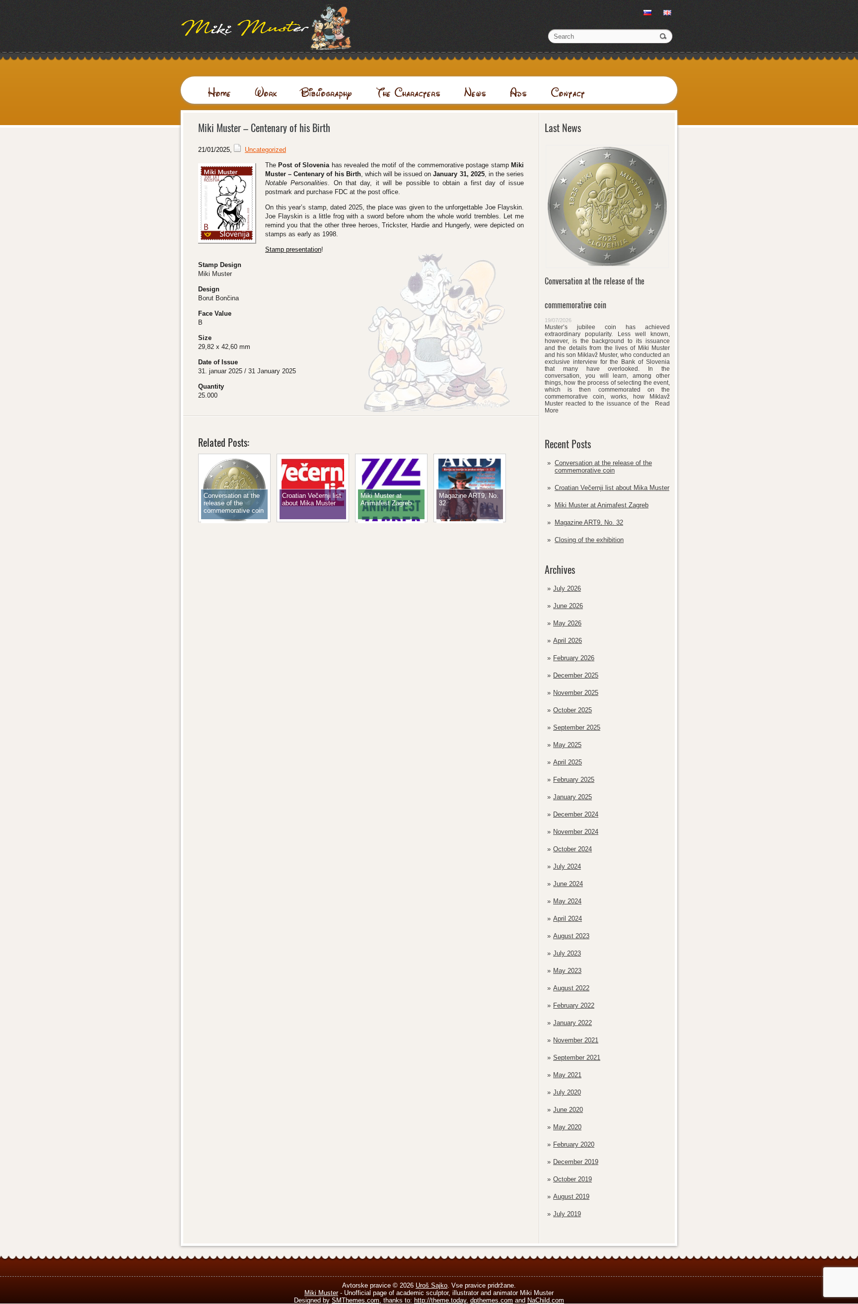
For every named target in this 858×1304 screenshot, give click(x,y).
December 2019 (575, 1162)
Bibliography (326, 92)
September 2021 (576, 1057)
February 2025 (573, 779)
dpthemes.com (491, 1300)
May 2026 (567, 623)
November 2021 (575, 1040)
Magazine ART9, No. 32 (589, 522)
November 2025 (575, 692)
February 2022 (573, 1005)
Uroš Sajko (431, 1285)
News (475, 92)
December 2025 (575, 675)
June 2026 (568, 606)
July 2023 (567, 953)
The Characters (408, 92)
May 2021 (567, 1075)
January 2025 (572, 797)
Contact (568, 92)
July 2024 (567, 866)
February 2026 (573, 658)
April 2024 (567, 918)
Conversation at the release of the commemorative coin (603, 466)
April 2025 (567, 762)
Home (219, 92)
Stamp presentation (293, 249)
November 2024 (575, 831)
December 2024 (575, 814)
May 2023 (567, 970)
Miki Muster (321, 1293)
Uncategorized (265, 149)
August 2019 (571, 1196)
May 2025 (567, 745)
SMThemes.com (355, 1300)
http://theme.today (440, 1300)
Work (266, 92)
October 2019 (572, 1179)
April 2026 (567, 640)
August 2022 (571, 988)
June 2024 (568, 884)
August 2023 (571, 936)
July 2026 (567, 588)
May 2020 (567, 1127)
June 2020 (568, 1109)
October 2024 (572, 849)
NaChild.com (545, 1300)
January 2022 (572, 1023)
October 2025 (572, 710)
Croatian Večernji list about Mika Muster (612, 487)
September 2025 (576, 727)
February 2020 (573, 1144)
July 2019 (567, 1214)
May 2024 (567, 901)
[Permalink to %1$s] (234, 521)
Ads (518, 92)
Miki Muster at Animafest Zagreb (601, 505)
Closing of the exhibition (589, 540)
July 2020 (567, 1092)
